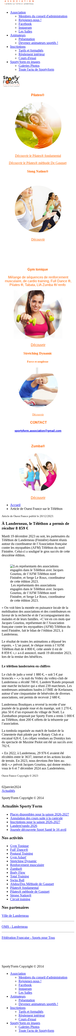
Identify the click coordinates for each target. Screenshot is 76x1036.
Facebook (25, 24)
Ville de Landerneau (15, 915)
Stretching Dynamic (23, 861)
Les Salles (25, 31)
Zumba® (16, 868)
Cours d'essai (27, 58)
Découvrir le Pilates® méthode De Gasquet (37, 163)
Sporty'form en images (25, 62)
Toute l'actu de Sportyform (36, 69)
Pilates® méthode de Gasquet (29, 891)
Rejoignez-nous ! (30, 20)
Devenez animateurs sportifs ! (38, 43)
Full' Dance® (19, 849)
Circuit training (20, 899)
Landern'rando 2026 (23, 826)
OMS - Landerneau (15, 926)
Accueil (15, 505)
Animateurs (18, 35)
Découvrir (38, 239)
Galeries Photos (29, 65)
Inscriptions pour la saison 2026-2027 (35, 822)
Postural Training (21, 853)
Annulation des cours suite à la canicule (36, 818)
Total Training (19, 876)
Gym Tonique (19, 846)
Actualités (8, 790)
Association (18, 12)
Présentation (27, 39)
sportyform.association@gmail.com (38, 430)
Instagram (25, 27)
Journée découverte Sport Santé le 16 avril (38, 829)
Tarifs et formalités (31, 50)
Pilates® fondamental (24, 888)
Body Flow (17, 872)
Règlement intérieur (32, 54)
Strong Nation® (20, 895)
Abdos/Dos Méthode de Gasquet (32, 884)
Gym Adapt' (18, 857)
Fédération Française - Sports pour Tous (28, 937)
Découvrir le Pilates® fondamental (38, 155)
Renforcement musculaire (27, 865)
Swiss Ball (17, 880)
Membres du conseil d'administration (43, 16)
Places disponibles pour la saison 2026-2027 (39, 814)
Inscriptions (18, 46)
